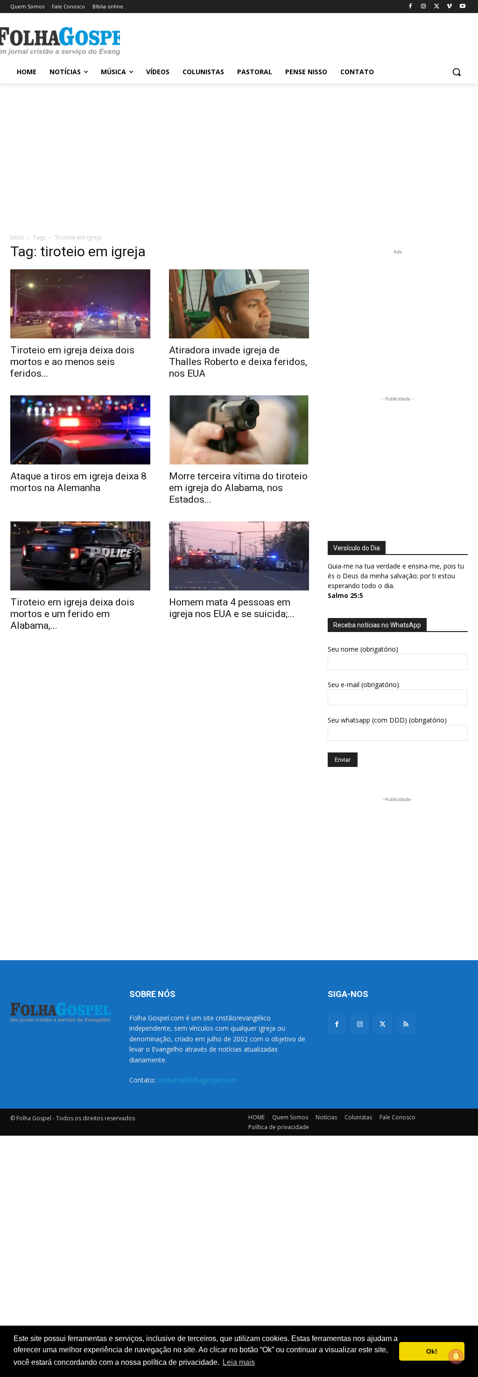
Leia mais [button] (239, 1362)
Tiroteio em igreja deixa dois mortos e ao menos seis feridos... (72, 361)
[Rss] (406, 1024)
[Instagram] (423, 6)
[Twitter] (382, 1024)
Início (17, 237)
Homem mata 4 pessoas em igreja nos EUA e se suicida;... (232, 608)
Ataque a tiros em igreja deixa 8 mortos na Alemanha (78, 482)
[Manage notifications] (456, 1356)
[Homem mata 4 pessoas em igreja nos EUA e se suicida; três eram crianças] (239, 555)
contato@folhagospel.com (197, 1079)
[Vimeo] (449, 6)
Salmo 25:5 (345, 595)
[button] (456, 72)
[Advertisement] (229, 40)
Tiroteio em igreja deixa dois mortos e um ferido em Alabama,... (72, 614)
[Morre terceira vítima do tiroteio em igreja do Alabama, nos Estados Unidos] (239, 429)
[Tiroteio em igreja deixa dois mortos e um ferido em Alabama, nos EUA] (80, 555)
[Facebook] (410, 6)
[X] (436, 6)
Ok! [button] (431, 1351)
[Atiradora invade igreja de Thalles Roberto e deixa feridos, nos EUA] (239, 303)
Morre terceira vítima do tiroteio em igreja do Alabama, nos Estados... (238, 488)
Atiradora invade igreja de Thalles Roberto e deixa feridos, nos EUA (238, 361)
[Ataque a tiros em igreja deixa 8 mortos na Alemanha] (80, 429)
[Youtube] (462, 6)
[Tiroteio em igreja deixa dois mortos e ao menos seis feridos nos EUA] (80, 303)
